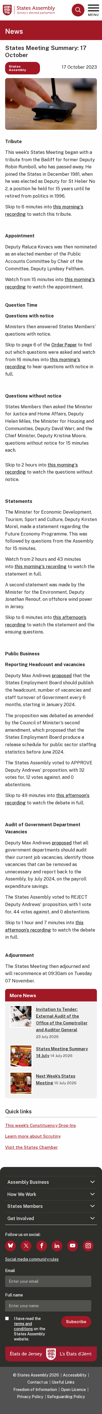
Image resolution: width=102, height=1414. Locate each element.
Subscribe (76, 1321)
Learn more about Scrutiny (33, 1136)
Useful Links (63, 1382)
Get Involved (20, 1218)
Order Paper (64, 345)
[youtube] (72, 1246)
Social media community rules (32, 1259)
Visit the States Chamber (31, 1147)
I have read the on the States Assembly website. (29, 1329)
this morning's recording (40, 566)
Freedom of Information (35, 1389)
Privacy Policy (30, 1396)
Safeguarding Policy (66, 1396)
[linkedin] (57, 1246)
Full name (14, 1295)
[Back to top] (95, 1407)
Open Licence (73, 1389)
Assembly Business (28, 1182)
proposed (62, 675)
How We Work (21, 1194)
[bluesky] (10, 1246)
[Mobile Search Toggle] (78, 10)
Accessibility (74, 1375)
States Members (25, 1206)
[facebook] (41, 1246)
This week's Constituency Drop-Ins (40, 1125)
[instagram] (88, 1246)
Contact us (37, 1382)
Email (10, 1270)
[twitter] (26, 1246)
